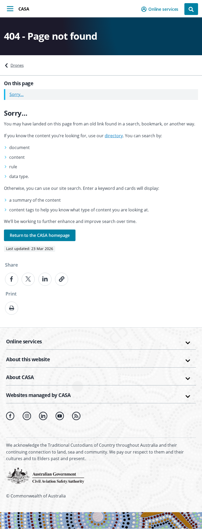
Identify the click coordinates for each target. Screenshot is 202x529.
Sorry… (16, 94)
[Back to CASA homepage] (45, 475)
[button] (161, 9)
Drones (17, 65)
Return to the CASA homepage (40, 235)
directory (114, 136)
